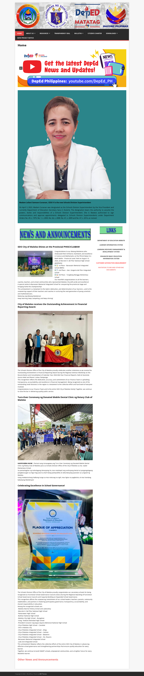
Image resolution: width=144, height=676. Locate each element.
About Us (30, 33)
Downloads (111, 33)
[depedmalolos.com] (72, 28)
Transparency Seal (62, 33)
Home (19, 33)
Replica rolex (36, 223)
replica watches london (77, 225)
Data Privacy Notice (25, 38)
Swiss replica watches (62, 227)
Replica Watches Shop (78, 227)
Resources (44, 33)
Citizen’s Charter (95, 33)
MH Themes (43, 674)
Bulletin (78, 33)
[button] (17, 30)
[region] (72, 68)
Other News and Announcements (38, 659)
